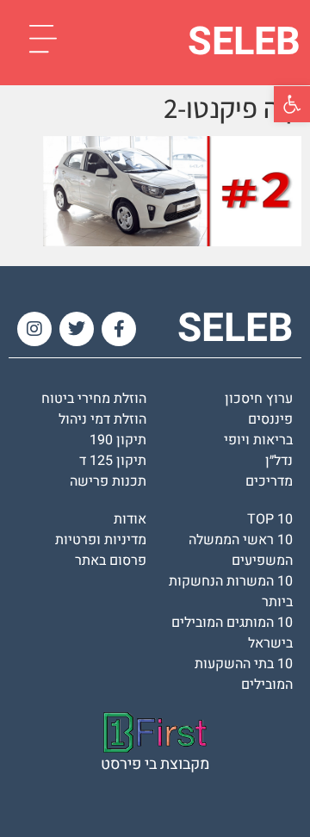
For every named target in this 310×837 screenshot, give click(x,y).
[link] (292, 104)
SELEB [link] (244, 42)
